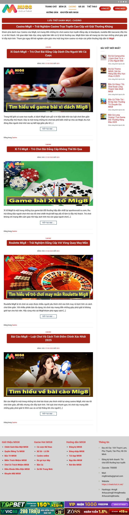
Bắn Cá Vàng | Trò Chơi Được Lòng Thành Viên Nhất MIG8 (116, 88)
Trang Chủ (51, 6)
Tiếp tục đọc (48, 129)
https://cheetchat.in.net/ (112, 484)
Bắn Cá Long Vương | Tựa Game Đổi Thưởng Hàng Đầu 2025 (116, 118)
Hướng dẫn (52, 12)
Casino (72, 6)
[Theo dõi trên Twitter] (123, 2)
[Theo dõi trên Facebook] (118, 2)
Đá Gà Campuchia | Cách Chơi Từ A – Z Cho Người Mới (116, 58)
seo (58, 63)
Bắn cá (62, 6)
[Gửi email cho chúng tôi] (126, 2)
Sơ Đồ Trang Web (45, 469)
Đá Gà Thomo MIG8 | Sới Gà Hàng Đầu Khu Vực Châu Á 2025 (116, 72)
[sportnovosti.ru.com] (21, 8)
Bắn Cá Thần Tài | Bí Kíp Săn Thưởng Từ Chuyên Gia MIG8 (116, 103)
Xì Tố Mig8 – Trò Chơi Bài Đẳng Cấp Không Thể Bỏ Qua (48, 149)
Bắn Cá (40, 465)
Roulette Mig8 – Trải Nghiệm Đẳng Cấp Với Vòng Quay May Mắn (48, 242)
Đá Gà (81, 6)
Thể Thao (92, 6)
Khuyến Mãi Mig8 (69, 12)
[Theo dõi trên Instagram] (121, 2)
